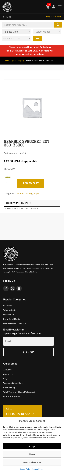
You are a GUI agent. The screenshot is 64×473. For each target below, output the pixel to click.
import (36, 193)
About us (7, 370)
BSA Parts (7, 306)
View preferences (32, 462)
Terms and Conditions (13, 383)
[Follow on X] (6, 16)
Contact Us (8, 374)
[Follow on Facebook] (3, 16)
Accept (32, 446)
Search (37, 38)
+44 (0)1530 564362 (54, 16)
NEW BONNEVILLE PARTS (14, 323)
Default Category (17, 60)
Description (12, 203)
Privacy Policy (37, 469)
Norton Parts (9, 314)
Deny (32, 454)
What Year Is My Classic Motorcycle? (19, 392)
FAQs (5, 379)
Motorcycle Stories (11, 396)
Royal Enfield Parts (11, 319)
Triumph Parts (9, 310)
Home (6, 60)
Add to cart (31, 183)
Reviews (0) (26, 203)
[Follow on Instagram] (10, 16)
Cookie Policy (25, 469)
